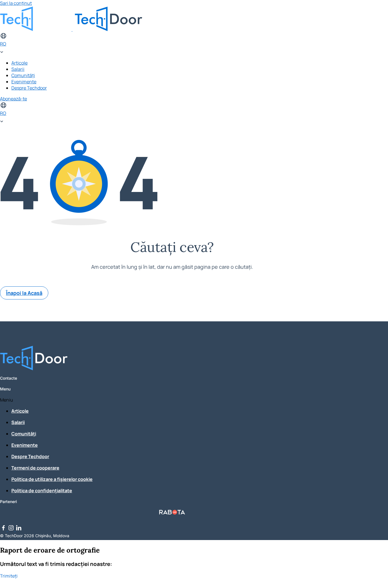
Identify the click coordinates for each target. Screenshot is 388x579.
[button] (172, 400)
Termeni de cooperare (35, 468)
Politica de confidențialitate (41, 490)
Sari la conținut (16, 3)
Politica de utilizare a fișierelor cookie (52, 479)
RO (3, 44)
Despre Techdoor (29, 88)
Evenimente (23, 81)
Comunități (23, 75)
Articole (19, 63)
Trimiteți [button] (9, 576)
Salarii (17, 69)
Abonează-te (13, 99)
